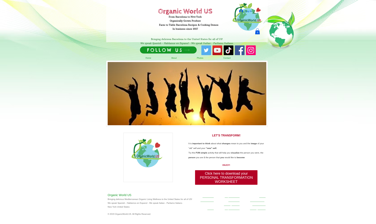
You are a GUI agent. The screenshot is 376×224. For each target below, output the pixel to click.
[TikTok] (228, 50)
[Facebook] (240, 50)
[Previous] (110, 93)
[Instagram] (251, 50)
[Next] (263, 93)
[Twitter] (206, 50)
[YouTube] (217, 50)
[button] (257, 31)
